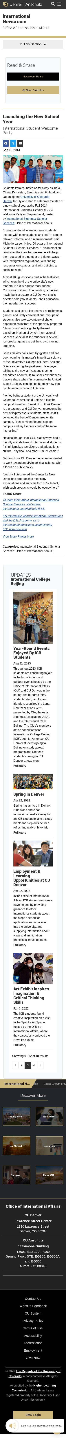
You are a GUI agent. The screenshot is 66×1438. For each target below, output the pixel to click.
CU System (33, 1313)
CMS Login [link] (33, 1415)
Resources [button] (49, 1146)
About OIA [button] (48, 1175)
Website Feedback (33, 1306)
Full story (19, 765)
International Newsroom (16, 19)
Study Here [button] (15, 1116)
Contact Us (33, 1298)
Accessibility (33, 1336)
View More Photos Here (18, 536)
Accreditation (33, 1343)
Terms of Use (33, 1328)
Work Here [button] (48, 1116)
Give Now (33, 1358)
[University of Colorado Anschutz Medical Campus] (33, 4)
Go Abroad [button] (16, 1146)
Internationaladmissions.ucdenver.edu (27, 524)
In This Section (31, 44)
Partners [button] (15, 1175)
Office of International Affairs (26, 28)
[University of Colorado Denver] (13, 4)
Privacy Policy (33, 1321)
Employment (33, 1350)
